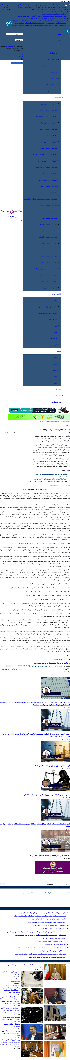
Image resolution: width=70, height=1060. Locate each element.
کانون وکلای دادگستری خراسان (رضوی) (46, 161)
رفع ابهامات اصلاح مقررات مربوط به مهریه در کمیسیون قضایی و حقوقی (10, 1033)
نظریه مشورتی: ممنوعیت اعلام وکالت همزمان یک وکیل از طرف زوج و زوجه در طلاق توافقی (40, 935)
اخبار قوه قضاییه (52, 59)
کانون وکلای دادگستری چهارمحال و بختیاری (45, 154)
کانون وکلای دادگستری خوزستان (48, 180)
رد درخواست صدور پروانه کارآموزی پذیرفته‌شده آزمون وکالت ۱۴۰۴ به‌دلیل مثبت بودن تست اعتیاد (10, 1010)
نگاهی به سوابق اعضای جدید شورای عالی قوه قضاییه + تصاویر (48, 9)
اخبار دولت (54, 72)
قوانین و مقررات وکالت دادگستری (47, 307)
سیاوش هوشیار (9, 46)
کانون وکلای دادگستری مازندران (48, 262)
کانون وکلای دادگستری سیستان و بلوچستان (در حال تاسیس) (40, 199)
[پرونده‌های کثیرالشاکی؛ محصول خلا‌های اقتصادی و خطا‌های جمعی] (55, 852)
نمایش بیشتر (66, 671)
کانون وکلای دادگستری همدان (48, 281)
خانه (59, 34)
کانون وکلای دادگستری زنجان (49, 186)
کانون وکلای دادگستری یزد (49, 288)
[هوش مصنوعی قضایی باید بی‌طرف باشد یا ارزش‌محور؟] (55, 762)
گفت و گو (54, 364)
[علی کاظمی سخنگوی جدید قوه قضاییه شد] (32, 1040)
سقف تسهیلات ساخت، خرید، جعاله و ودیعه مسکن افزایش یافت (48, 18)
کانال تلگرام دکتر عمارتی (60, 659)
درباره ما (58, 389)
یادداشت (54, 357)
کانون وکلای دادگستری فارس (49, 205)
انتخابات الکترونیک (57, 666)
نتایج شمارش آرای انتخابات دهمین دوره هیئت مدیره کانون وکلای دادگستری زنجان (41, 5)
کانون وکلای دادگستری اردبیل (48, 110)
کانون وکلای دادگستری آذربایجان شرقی (46, 116)
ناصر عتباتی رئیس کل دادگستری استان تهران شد (51, 951)
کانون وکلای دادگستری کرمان (48, 231)
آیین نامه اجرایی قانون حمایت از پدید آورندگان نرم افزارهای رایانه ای (47, 537)
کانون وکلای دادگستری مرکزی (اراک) (46, 269)
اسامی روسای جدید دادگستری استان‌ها (54, 938)
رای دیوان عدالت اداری (50, 319)
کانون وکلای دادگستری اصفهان (48, 129)
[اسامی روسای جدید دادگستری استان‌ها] (32, 986)
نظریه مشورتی (53, 338)
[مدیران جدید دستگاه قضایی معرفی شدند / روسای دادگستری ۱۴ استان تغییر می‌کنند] (55, 980)
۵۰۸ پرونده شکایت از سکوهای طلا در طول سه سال (51, 928)
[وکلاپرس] (67, 33)
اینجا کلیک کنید (11, 217)
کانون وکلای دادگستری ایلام (49, 142)
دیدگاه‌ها (54, 674)
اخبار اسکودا (53, 53)
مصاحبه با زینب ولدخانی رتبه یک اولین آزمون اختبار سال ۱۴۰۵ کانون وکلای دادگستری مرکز (40, 7)
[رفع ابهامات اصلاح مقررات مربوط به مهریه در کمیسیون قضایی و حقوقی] (55, 1057)
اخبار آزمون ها (53, 78)
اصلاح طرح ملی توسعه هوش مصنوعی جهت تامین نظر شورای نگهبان (46, 922)
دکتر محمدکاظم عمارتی (43, 666)
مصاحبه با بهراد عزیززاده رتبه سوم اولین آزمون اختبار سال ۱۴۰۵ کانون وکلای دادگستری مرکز (40, 23)
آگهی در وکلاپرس (56, 402)
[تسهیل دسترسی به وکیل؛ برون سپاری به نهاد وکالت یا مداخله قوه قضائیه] (55, 791)
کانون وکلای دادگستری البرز (49, 135)
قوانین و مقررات (56, 294)
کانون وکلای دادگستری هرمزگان (48, 275)
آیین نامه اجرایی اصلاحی (7, 547)
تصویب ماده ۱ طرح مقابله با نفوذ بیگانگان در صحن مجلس (49, 925)
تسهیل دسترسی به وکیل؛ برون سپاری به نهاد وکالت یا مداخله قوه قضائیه (46, 795)
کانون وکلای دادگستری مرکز (49, 104)
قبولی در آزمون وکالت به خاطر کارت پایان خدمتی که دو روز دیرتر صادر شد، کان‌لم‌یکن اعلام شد (39, 21)
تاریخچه (55, 370)
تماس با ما (58, 395)
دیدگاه (59, 351)
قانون (55, 300)
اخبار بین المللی (52, 91)
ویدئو (55, 383)
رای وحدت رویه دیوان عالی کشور (48, 313)
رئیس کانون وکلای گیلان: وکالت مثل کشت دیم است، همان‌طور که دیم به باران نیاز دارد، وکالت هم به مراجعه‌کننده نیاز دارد (10, 1043)
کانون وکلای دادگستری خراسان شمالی (46, 173)
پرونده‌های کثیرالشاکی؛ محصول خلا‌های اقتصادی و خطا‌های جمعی (48, 855)
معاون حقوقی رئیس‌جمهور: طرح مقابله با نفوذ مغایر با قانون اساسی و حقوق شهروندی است (40, 954)
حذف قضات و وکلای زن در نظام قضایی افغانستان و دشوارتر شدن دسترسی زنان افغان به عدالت (39, 25)
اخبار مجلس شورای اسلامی (49, 66)
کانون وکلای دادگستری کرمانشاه (48, 237)
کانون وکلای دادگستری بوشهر (48, 148)
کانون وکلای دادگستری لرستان (48, 256)
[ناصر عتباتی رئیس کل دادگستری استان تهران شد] (55, 1004)
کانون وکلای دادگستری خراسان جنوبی (46, 167)
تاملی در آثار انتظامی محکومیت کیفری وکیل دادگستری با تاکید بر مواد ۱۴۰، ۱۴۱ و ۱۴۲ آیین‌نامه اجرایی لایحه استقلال (35, 825)
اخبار (59, 40)
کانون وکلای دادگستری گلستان (48, 243)
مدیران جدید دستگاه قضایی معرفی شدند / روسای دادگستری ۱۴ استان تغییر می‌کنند (42, 16)
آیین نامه (54, 326)
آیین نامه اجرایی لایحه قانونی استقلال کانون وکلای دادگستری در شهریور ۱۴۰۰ (38, 523)
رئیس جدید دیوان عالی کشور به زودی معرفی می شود (51, 12)
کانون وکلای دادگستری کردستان (48, 224)
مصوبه (55, 332)
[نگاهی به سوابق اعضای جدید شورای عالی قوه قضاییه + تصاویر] (55, 1040)
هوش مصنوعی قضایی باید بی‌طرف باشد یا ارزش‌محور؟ (52, 765)
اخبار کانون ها (57, 97)
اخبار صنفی (54, 47)
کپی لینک (9, 665)
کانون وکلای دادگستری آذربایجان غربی (46, 123)
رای (56, 345)
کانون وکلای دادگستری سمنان (48, 192)
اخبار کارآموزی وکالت (51, 85)
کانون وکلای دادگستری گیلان (49, 250)
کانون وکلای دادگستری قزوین (49, 211)
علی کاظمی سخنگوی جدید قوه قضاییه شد (54, 14)
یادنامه (55, 376)
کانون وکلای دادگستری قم (49, 218)
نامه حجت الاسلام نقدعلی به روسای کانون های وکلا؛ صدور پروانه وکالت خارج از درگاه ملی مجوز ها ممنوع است (34, 932)
